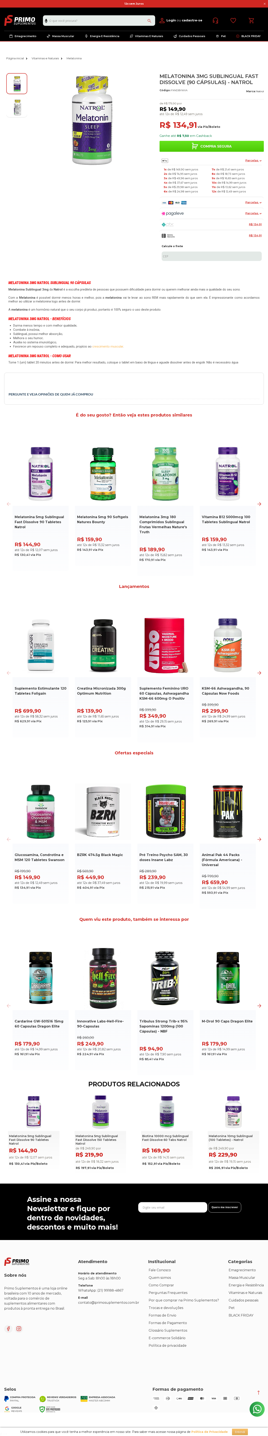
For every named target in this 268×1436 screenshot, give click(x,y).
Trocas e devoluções (166, 1308)
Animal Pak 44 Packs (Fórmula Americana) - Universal (222, 860)
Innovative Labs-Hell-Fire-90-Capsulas (100, 1023)
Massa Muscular (242, 1278)
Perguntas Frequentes (168, 1293)
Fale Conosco (160, 1270)
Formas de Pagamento (168, 1323)
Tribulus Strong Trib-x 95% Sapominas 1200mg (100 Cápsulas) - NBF (163, 1026)
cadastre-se (192, 20)
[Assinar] (224, 1207)
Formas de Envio (162, 1315)
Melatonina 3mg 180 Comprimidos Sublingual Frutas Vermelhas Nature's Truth (163, 524)
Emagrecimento (242, 1270)
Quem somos (160, 1278)
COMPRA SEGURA (216, 146)
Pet (232, 1308)
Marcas (154, 1353)
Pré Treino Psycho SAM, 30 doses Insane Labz (163, 857)
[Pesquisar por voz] (46, 21)
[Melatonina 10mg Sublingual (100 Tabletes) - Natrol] (233, 1134)
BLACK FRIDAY (241, 1315)
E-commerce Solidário (167, 1338)
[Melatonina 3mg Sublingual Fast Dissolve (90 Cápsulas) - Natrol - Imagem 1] (16, 83)
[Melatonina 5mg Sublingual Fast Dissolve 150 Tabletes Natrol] (100, 1134)
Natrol (260, 91)
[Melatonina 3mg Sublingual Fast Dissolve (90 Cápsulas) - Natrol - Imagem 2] (16, 106)
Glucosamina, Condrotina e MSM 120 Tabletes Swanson (39, 857)
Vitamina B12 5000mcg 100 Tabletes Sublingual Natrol (226, 519)
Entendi (240, 1432)
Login (171, 20)
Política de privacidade (168, 1346)
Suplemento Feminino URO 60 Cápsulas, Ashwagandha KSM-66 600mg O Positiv (164, 693)
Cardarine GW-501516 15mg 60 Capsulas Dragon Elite (39, 1023)
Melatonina (74, 58)
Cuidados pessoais (243, 1300)
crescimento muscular (107, 346)
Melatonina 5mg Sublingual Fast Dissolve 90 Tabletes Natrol (39, 522)
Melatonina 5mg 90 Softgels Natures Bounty (102, 519)
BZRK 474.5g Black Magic (100, 855)
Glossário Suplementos (168, 1330)
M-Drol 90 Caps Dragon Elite (227, 1021)
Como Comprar (161, 1285)
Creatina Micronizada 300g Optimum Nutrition (101, 690)
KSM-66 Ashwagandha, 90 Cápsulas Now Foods (225, 690)
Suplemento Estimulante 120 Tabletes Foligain (40, 690)
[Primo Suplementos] (20, 20)
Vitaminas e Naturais (45, 58)
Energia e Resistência (246, 1285)
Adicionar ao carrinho (37, 565)
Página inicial (15, 58)
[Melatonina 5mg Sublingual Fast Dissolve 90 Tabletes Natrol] (34, 1132)
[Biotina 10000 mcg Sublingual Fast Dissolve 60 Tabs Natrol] (167, 1132)
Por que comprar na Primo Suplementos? (184, 1300)
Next (259, 504)
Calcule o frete (172, 246)
